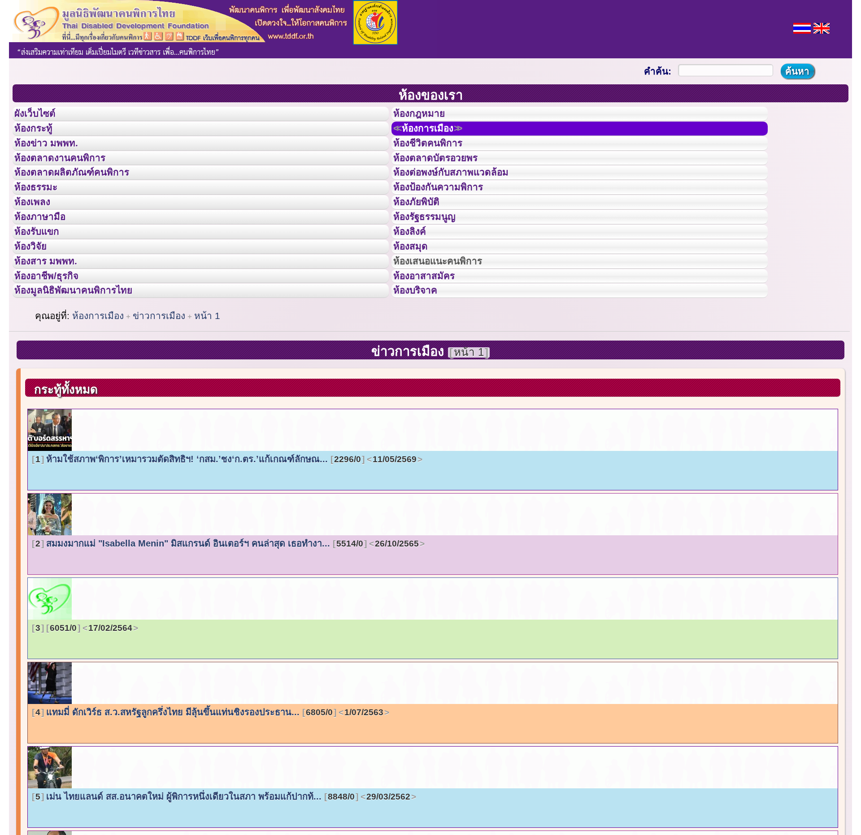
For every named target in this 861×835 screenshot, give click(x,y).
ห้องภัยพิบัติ (423, 237)
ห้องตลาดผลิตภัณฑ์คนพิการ (84, 196)
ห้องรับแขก (44, 277)
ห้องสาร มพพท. (53, 317)
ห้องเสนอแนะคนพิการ (449, 317)
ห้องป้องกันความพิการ (449, 216)
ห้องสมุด (416, 297)
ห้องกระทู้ (39, 136)
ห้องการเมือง (438, 136)
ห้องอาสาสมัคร (432, 338)
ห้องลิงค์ (415, 277)
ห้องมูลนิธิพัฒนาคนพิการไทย (87, 357)
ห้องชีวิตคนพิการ (437, 156)
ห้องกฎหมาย (426, 116)
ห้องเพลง (38, 237)
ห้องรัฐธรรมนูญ (433, 257)
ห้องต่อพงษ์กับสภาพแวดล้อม (463, 196)
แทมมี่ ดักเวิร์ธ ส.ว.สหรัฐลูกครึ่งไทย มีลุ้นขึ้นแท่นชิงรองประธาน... (209, 782)
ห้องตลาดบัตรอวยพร (446, 176)
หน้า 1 (207, 385)
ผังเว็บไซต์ (42, 116)
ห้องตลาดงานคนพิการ (70, 176)
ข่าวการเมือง (159, 385)
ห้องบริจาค (422, 357)
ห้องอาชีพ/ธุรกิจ (55, 338)
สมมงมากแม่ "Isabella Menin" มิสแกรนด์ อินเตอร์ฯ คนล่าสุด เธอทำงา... (227, 613)
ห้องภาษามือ (47, 257)
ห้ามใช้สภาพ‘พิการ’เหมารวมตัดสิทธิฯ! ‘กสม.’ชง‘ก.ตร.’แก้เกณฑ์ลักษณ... (226, 529)
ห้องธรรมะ (42, 216)
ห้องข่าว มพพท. (54, 156)
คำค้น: (657, 71)
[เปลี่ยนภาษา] (802, 27)
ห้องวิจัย (36, 297)
